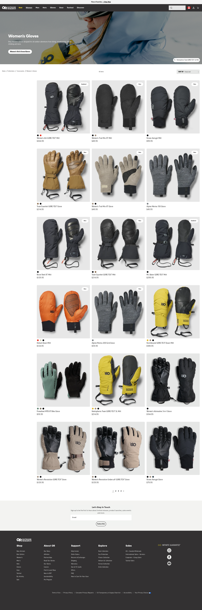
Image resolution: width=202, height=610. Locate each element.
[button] (198, 7)
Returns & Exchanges (78, 557)
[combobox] (177, 7)
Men (37, 8)
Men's (19, 561)
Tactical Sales (130, 561)
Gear (18, 570)
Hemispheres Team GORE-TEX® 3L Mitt (188, 60)
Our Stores (47, 564)
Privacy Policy (68, 593)
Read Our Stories (49, 561)
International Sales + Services (135, 554)
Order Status (75, 554)
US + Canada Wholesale (133, 551)
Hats (18, 564)
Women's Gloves (31, 71)
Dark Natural (38, 204)
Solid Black (43, 408)
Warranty (74, 564)
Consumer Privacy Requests (85, 593)
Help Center (75, 551)
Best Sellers (20, 554)
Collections (11, 71)
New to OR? (48, 573)
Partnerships (48, 557)
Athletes (46, 554)
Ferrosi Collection (104, 564)
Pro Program (48, 580)
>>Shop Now (107, 2)
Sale (18, 580)
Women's (20, 557)
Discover (80, 8)
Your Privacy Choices (141, 593)
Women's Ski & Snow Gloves (20, 52)
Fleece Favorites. (97, 2)
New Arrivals (21, 551)
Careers (46, 567)
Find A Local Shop (50, 570)
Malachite (38, 408)
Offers (73, 570)
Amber (147, 340)
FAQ (72, 573)
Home (4, 71)
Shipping (74, 561)
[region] (101, 2)
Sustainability (48, 576)
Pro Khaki (40, 340)
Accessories (20, 71)
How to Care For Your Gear (80, 576)
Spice (40, 135)
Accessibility (128, 593)
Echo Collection (103, 567)
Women (29, 8)
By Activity (20, 576)
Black (38, 135)
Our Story (47, 551)
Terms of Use (56, 593)
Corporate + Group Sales (133, 557)
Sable (95, 135)
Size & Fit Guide (76, 567)
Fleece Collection (104, 557)
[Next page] (123, 491)
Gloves (19, 567)
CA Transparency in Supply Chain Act (109, 593)
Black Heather (147, 204)
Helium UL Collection (105, 561)
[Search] (165, 7)
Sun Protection (103, 554)
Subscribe (101, 524)
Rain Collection (103, 551)
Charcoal (153, 477)
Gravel (40, 408)
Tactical (19, 573)
